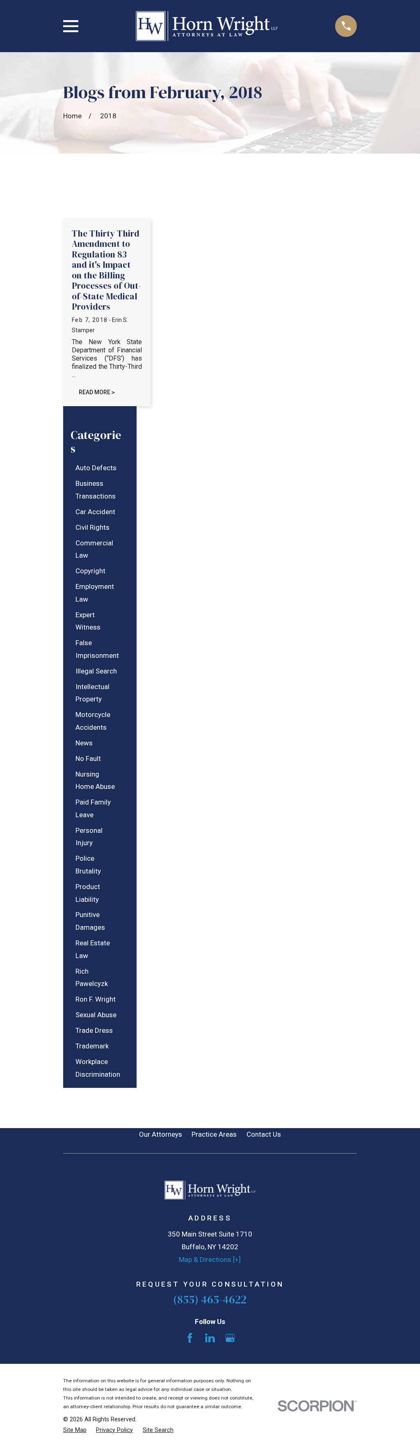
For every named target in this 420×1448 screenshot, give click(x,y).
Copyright (90, 571)
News (84, 743)
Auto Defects (95, 468)
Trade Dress (94, 1030)
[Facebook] (190, 1338)
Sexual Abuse (95, 1015)
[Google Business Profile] (230, 1338)
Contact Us (264, 1134)
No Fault (88, 758)
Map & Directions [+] (210, 1259)
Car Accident (95, 512)
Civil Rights (92, 527)
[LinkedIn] (210, 1338)
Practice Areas (214, 1134)
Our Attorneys (160, 1134)
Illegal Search (96, 671)
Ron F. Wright (95, 999)
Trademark (92, 1046)
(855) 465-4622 (210, 1299)
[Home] (207, 26)
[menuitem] (96, 468)
